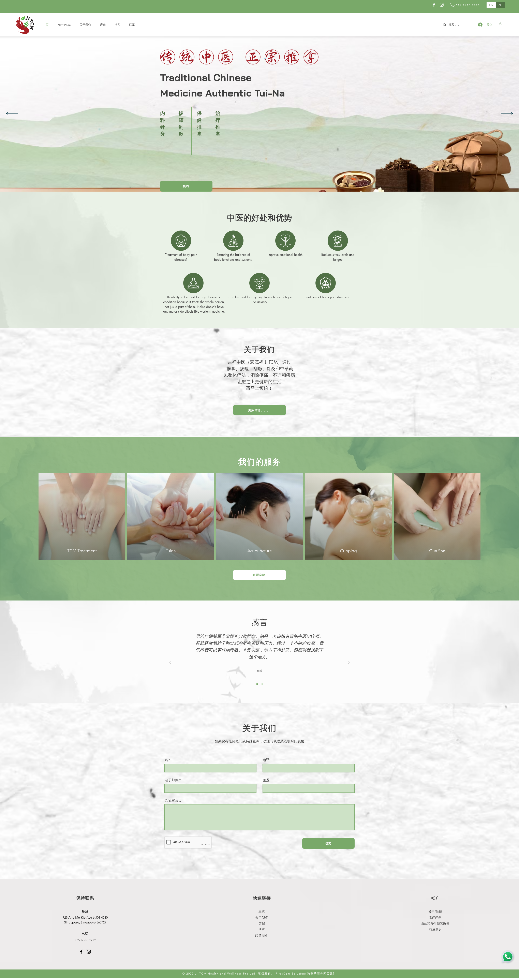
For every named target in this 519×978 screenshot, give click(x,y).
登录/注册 (435, 911)
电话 (266, 760)
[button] (501, 24)
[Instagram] (441, 4)
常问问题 (435, 917)
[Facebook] (433, 4)
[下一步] (507, 114)
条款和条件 (428, 923)
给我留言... (173, 800)
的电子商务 (315, 973)
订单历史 (435, 930)
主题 (266, 780)
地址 (85, 912)
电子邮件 (171, 780)
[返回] (12, 114)
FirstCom (283, 973)
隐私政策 (443, 923)
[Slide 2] (262, 684)
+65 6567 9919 (85, 940)
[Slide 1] (257, 684)
